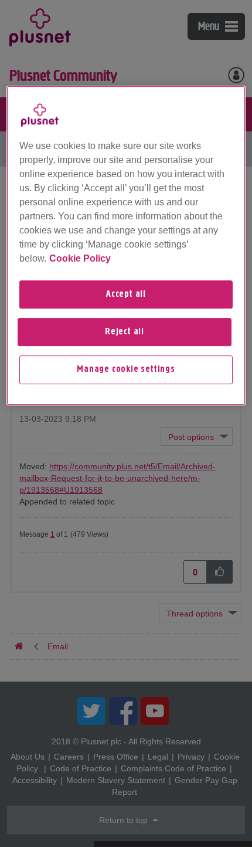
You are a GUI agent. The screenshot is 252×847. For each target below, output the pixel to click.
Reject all (124, 332)
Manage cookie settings (126, 370)
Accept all (126, 294)
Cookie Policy (80, 258)
